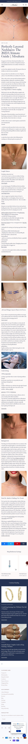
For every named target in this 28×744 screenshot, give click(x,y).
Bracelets (3, 706)
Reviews (3, 696)
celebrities (6, 214)
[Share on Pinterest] (17, 543)
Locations (3, 679)
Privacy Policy (4, 685)
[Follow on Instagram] (9, 728)
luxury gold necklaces (8, 87)
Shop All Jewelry (5, 708)
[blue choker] (14, 295)
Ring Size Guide (5, 677)
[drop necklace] (14, 483)
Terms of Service (4, 681)
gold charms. (22, 212)
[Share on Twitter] (11, 543)
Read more (4, 619)
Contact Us (3, 673)
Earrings (3, 700)
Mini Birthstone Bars (6, 573)
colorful (11, 389)
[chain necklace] (14, 426)
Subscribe (8, 723)
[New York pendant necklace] (14, 156)
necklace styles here (5, 535)
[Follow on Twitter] (5, 728)
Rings (2, 704)
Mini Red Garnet (23, 573)
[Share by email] (23, 543)
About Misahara (5, 692)
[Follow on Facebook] (2, 728)
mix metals (4, 518)
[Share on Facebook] (4, 543)
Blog (2, 698)
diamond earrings (7, 604)
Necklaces (3, 702)
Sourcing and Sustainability (7, 694)
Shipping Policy (4, 683)
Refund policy (4, 675)
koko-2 (3, 642)
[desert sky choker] (14, 360)
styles (5, 408)
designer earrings (19, 458)
